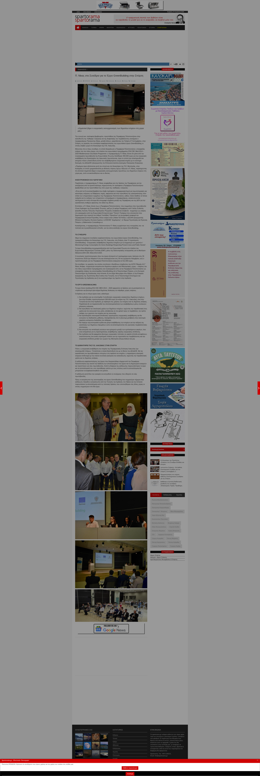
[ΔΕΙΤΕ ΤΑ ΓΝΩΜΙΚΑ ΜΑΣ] (259, 388)
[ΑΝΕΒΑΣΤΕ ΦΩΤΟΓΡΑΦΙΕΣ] (1, 388)
